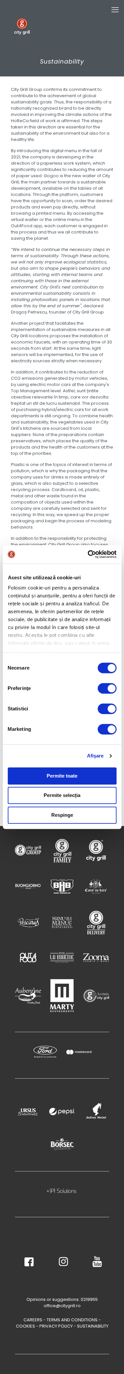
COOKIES (25, 1326)
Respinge (62, 815)
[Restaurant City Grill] (22, 26)
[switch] (107, 688)
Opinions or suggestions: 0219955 (62, 1299)
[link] (28, 850)
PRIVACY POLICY (56, 1326)
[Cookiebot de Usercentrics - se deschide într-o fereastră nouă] (88, 554)
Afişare (95, 755)
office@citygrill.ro (62, 1306)
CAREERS (32, 1320)
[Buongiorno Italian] (28, 886)
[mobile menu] (115, 9)
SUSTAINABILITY (92, 1326)
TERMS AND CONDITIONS (72, 1320)
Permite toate (62, 776)
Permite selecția (62, 795)
